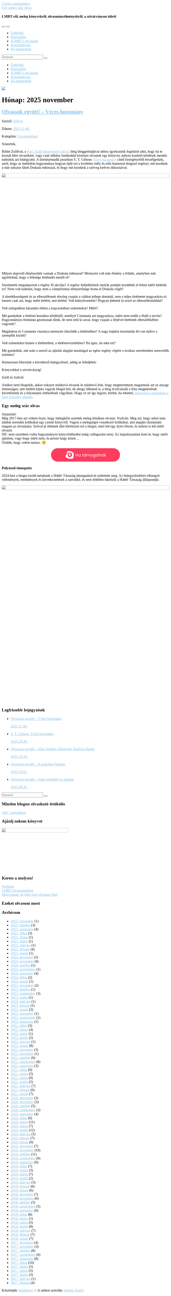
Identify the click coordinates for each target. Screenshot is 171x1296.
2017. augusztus (22, 1259)
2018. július (19, 1214)
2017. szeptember (23, 1254)
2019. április (19, 1178)
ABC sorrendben (14, 813)
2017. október (20, 1250)
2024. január (19, 981)
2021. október (20, 1058)
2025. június (19, 937)
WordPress (25, 1290)
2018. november (22, 1198)
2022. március (21, 1042)
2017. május (19, 1271)
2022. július (19, 1025)
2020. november (22, 1102)
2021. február (20, 1090)
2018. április (19, 1226)
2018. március (21, 1230)
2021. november (22, 1054)
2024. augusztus (22, 973)
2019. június (19, 1170)
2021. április (19, 1082)
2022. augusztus (22, 1021)
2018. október (20, 1202)
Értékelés (17, 33)
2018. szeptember (23, 1206)
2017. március (21, 1279)
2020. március (21, 1134)
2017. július (19, 1263)
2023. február (20, 1005)
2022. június (19, 1029)
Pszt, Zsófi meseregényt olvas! (49, 151)
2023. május (19, 997)
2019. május (19, 1174)
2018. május (19, 1222)
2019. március (21, 1182)
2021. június (19, 1074)
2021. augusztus (22, 1066)
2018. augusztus (22, 1210)
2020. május (19, 1126)
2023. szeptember (23, 993)
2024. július (19, 977)
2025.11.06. (21, 129)
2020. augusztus (22, 1114)
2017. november (22, 1246)
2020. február (20, 1138)
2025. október (20, 925)
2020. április (19, 1130)
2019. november (22, 1150)
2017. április (19, 1275)
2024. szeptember (23, 969)
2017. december (22, 1242)
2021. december (22, 1050)
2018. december (22, 1194)
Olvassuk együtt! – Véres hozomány (42, 112)
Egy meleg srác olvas (17, 8)
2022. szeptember (23, 1017)
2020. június (19, 1122)
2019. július (19, 1166)
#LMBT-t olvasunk (24, 41)
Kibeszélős (18, 37)
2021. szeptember (23, 1062)
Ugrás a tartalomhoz (16, 4)
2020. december (22, 1098)
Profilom (8, 886)
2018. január (19, 1238)
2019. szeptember (23, 1158)
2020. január (19, 1142)
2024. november (22, 961)
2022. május (19, 1034)
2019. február (20, 1186)
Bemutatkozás (21, 45)
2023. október (20, 989)
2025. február (20, 949)
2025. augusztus (22, 929)
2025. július (19, 933)
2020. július (19, 1118)
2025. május (19, 941)
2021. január (19, 1094)
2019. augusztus (22, 1162)
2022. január (19, 1046)
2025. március (21, 945)
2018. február (20, 1234)
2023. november (22, 985)
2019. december (22, 1146)
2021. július (19, 1070)
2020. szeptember (23, 1110)
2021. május (19, 1078)
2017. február (20, 1283)
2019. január (19, 1190)
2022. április (19, 1038)
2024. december (22, 957)
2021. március (21, 1086)
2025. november (22, 921)
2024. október (20, 965)
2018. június (19, 1218)
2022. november (22, 1013)
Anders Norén (74, 1290)
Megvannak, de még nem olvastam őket (30, 894)
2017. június (19, 1267)
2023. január (19, 1009)
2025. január (19, 953)
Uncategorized (27, 136)
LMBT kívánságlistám (17, 890)
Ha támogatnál (21, 49)
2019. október (20, 1154)
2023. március (21, 1001)
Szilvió (18, 121)
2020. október (20, 1106)
